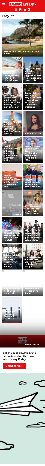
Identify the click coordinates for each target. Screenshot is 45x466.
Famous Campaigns (22, 4)
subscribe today (14, 366)
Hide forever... (32, 344)
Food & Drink (12, 322)
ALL (5, 322)
